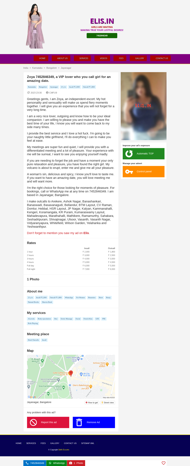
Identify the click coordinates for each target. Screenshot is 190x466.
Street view (107, 402)
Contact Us (162, 58)
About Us (62, 58)
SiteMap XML (87, 443)
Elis (86, 233)
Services (83, 58)
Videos (103, 58)
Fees (121, 58)
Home (42, 58)
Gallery (139, 58)
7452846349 (102, 35)
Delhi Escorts (63, 450)
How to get (91, 402)
